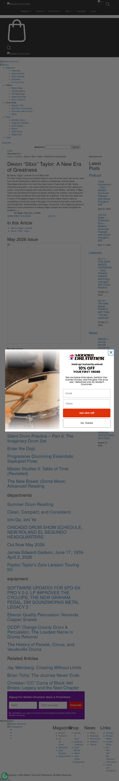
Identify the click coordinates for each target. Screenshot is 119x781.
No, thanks (87, 423)
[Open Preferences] (4, 776)
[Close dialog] (111, 352)
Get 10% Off (86, 413)
